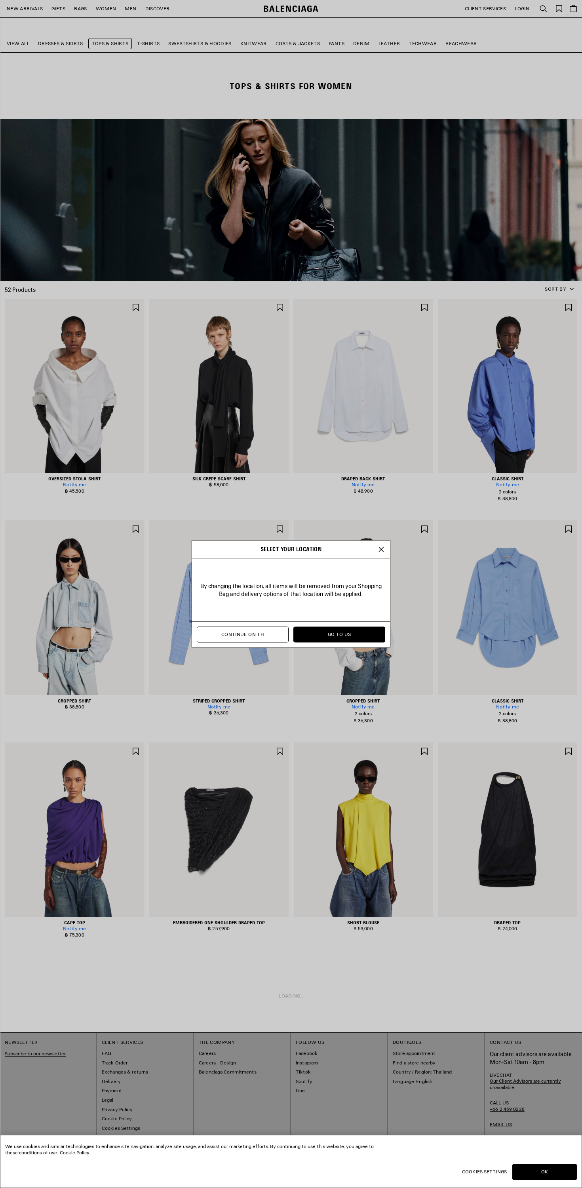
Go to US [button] (339, 635)
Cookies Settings (484, 1172)
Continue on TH (242, 635)
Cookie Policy (74, 1153)
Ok (544, 1172)
